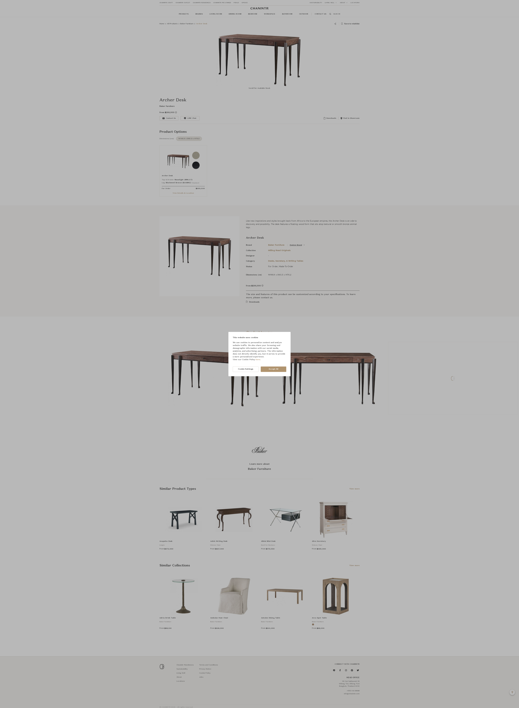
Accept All (273, 369)
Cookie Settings (245, 369)
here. (258, 360)
